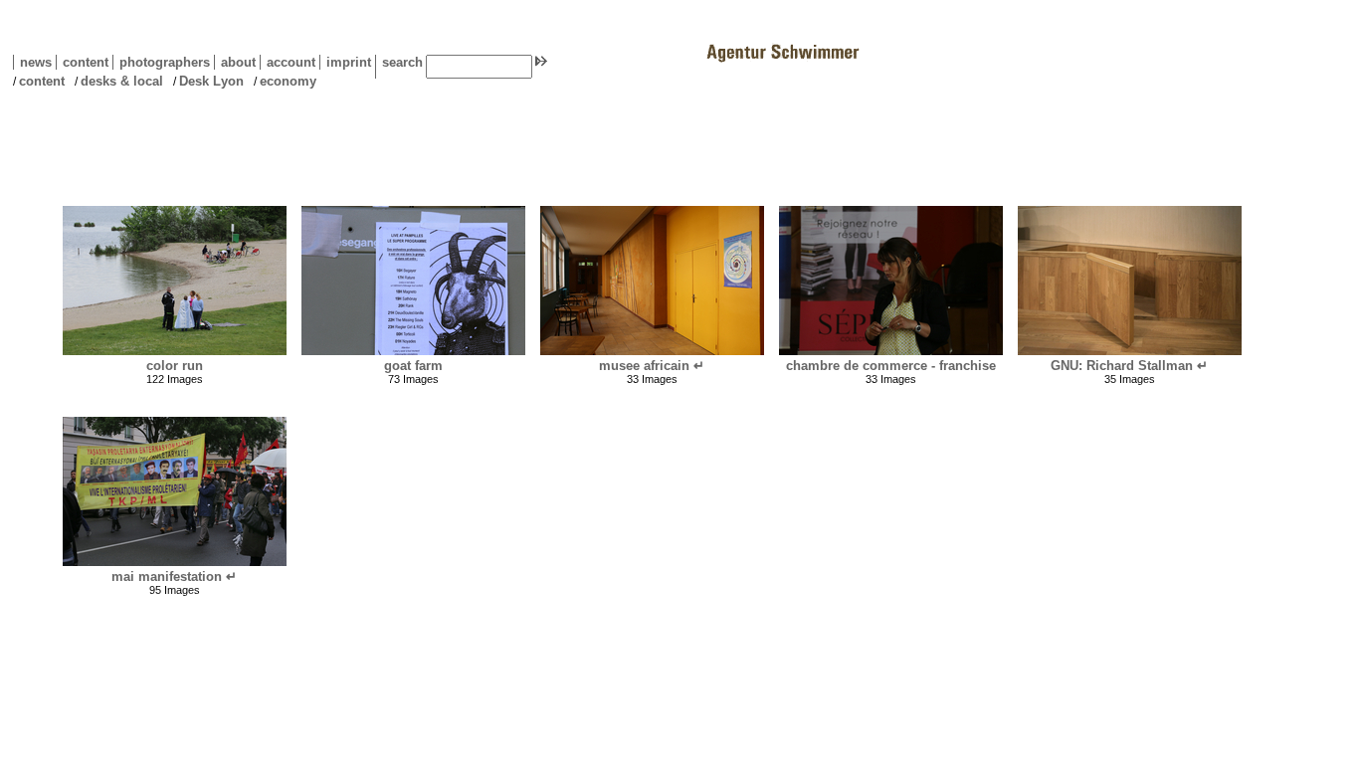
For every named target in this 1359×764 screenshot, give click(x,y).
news (36, 62)
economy (288, 81)
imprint (348, 62)
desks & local (122, 81)
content (82, 62)
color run (174, 365)
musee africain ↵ (651, 365)
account (287, 62)
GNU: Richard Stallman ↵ (1129, 365)
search (402, 62)
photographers (164, 62)
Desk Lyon (211, 81)
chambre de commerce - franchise (891, 365)
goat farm (413, 365)
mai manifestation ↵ (174, 576)
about (235, 62)
